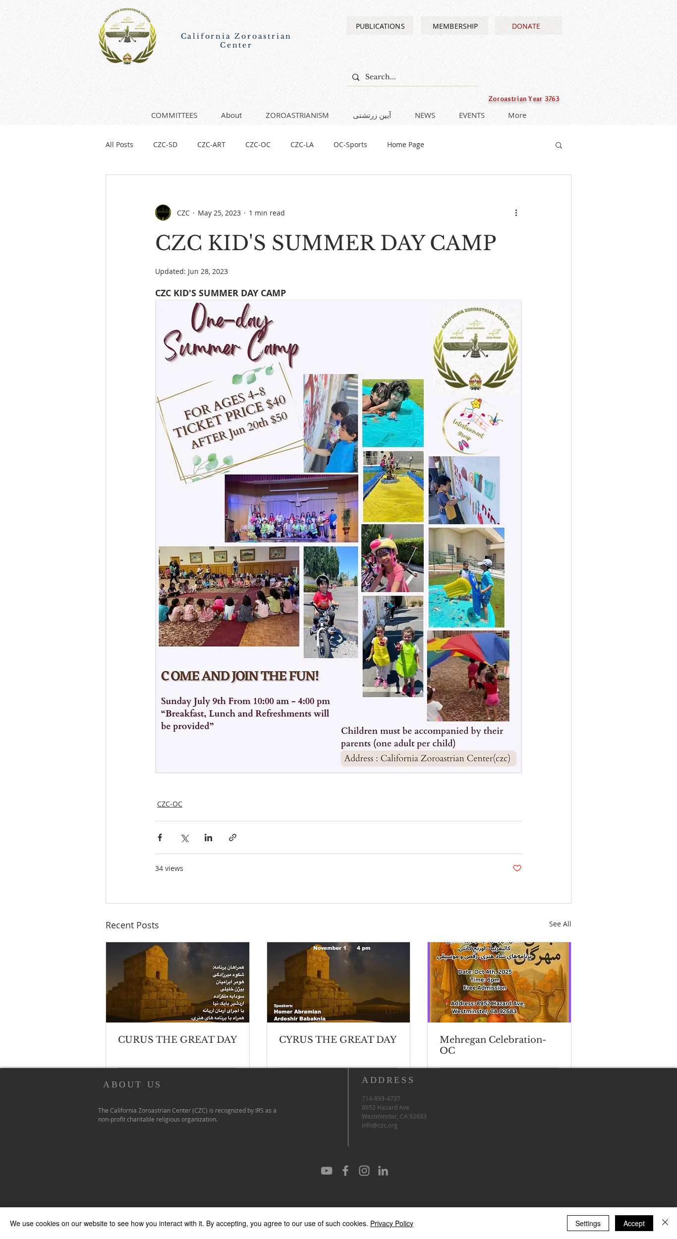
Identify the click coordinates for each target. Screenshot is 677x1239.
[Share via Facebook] (160, 837)
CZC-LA (302, 144)
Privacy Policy (391, 1223)
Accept (634, 1223)
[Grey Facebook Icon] (345, 1171)
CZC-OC (258, 144)
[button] (559, 145)
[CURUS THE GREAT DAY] (177, 982)
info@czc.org (379, 1125)
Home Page (405, 144)
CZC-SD (165, 144)
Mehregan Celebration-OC (493, 1045)
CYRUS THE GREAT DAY (337, 1039)
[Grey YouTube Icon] (327, 1171)
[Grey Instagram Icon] (364, 1171)
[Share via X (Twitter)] (184, 837)
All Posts (119, 144)
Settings (588, 1223)
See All (560, 923)
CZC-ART (211, 144)
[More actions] (516, 212)
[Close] (665, 1223)
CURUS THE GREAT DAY (177, 1039)
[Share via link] (232, 837)
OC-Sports (350, 144)
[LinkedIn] (383, 1171)
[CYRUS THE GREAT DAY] (338, 982)
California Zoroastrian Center (236, 41)
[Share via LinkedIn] (208, 837)
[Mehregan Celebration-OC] (499, 982)
